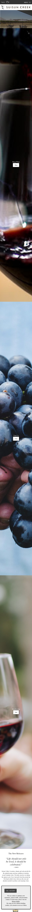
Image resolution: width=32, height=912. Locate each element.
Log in (3, 2)
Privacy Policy (16, 901)
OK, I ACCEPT (10, 891)
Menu (26, 2)
